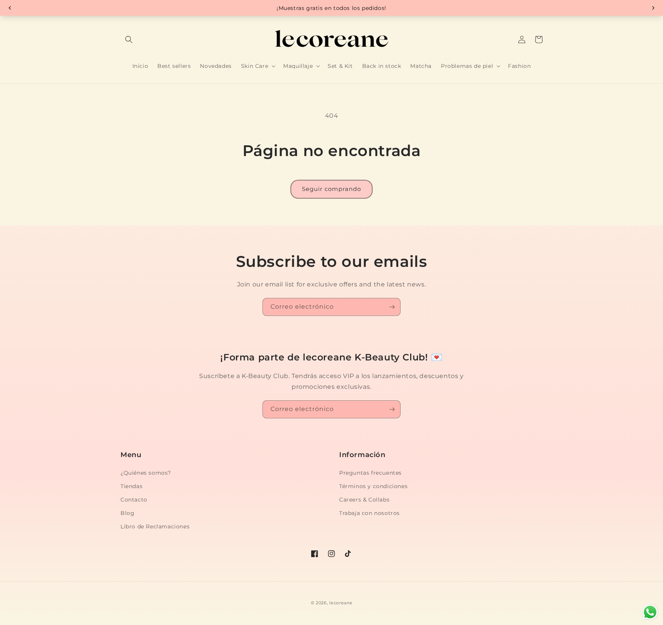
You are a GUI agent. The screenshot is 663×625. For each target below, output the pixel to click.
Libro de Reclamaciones (155, 526)
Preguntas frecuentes (370, 472)
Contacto (133, 499)
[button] (128, 39)
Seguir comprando (331, 188)
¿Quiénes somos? (145, 472)
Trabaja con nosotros (369, 513)
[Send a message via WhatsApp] (650, 612)
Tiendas (131, 486)
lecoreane (340, 602)
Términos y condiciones (373, 486)
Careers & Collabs (364, 499)
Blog (127, 513)
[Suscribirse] (391, 307)
